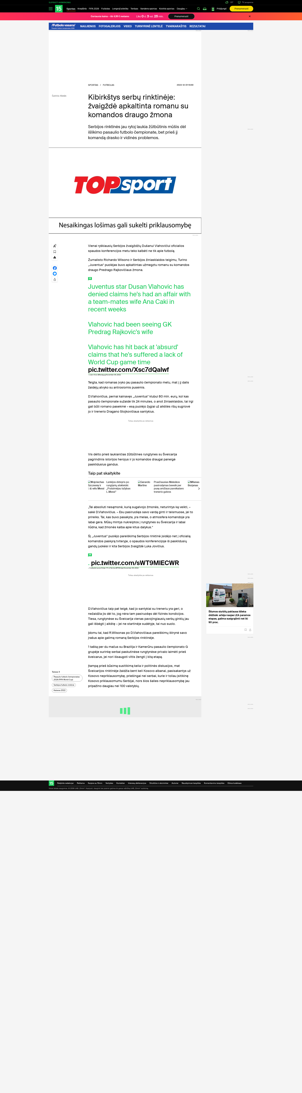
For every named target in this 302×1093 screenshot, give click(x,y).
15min (63, 95)
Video (128, 26)
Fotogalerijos (109, 26)
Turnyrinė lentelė (149, 26)
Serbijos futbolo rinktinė (64, 685)
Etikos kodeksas (234, 783)
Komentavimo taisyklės (214, 783)
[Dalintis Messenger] (55, 273)
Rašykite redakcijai (65, 783)
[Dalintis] (250, 630)
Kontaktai (120, 783)
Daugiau (181, 8)
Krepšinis (82, 8)
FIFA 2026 (94, 8)
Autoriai (175, 783)
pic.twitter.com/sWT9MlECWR (135, 563)
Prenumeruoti (241, 8)
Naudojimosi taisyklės (191, 783)
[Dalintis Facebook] (55, 268)
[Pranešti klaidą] (54, 257)
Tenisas (134, 8)
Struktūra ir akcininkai (158, 783)
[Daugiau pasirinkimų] (55, 279)
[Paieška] (198, 8)
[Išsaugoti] (245, 630)
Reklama (81, 783)
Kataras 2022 (59, 690)
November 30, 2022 (113, 375)
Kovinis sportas (166, 8)
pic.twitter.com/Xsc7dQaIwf (128, 370)
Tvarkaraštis (176, 26)
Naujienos (88, 26)
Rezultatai (197, 26)
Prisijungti (221, 8)
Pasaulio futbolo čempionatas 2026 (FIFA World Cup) (67, 678)
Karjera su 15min (95, 783)
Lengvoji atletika (120, 8)
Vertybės (109, 783)
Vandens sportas (148, 8)
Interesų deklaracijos (137, 783)
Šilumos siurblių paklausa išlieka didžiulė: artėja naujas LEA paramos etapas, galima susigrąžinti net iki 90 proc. (229, 617)
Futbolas (105, 8)
